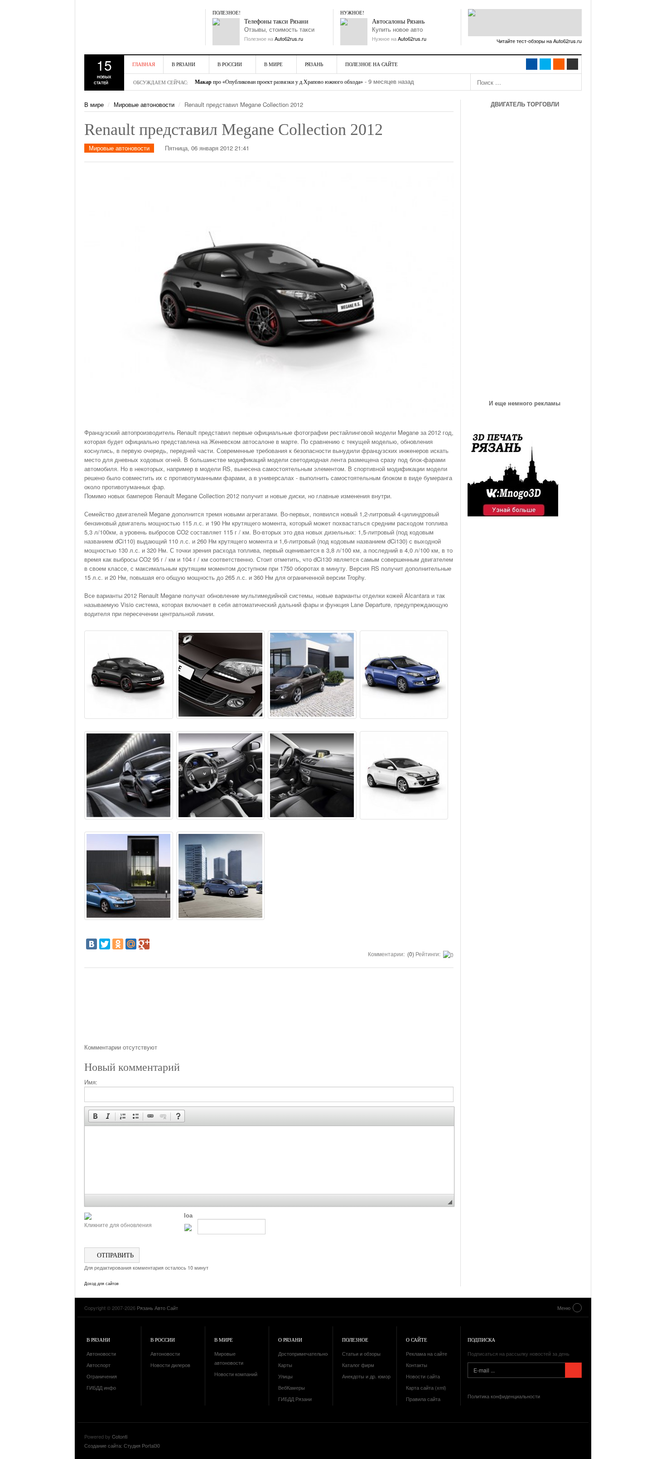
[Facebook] (531, 64)
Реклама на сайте (426, 1353)
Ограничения (102, 1376)
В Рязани (183, 64)
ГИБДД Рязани (295, 1398)
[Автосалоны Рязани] (353, 31)
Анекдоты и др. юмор (366, 1376)
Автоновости (101, 1353)
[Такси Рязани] (226, 31)
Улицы (285, 1376)
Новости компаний (235, 1373)
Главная (143, 64)
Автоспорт (99, 1364)
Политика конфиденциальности (504, 1396)
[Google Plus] (144, 944)
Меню (563, 1307)
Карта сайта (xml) (426, 1387)
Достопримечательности (306, 1353)
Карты (285, 1364)
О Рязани (290, 1339)
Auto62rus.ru (289, 38)
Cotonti (119, 1436)
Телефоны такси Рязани (276, 21)
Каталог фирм (358, 1364)
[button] (95, 1116)
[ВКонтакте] (91, 944)
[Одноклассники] (117, 944)
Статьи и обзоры (361, 1353)
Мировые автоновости (144, 104)
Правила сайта (423, 1398)
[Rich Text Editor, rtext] (269, 1160)
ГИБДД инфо (101, 1387)
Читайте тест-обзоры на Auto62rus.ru (539, 40)
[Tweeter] (545, 64)
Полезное (355, 1339)
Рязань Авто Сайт (136, 27)
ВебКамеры (291, 1387)
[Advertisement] (269, 1008)
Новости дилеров (170, 1364)
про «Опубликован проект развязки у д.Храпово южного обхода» (279, 82)
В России (229, 64)
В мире (273, 64)
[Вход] (572, 64)
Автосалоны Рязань (398, 21)
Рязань (314, 64)
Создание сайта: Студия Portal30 (122, 1445)
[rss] (559, 64)
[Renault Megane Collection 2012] (128, 675)
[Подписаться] (573, 1370)
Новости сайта (423, 1376)
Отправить (114, 1255)
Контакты (416, 1364)
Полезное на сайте (371, 64)
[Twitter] (104, 944)
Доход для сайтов (101, 1283)
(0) (410, 954)
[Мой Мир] (130, 944)
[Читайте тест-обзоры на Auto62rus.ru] (525, 22)
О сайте (416, 1339)
